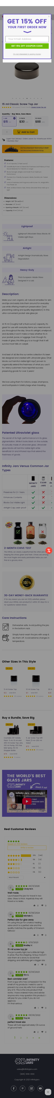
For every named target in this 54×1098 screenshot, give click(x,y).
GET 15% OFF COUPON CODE (27, 46)
